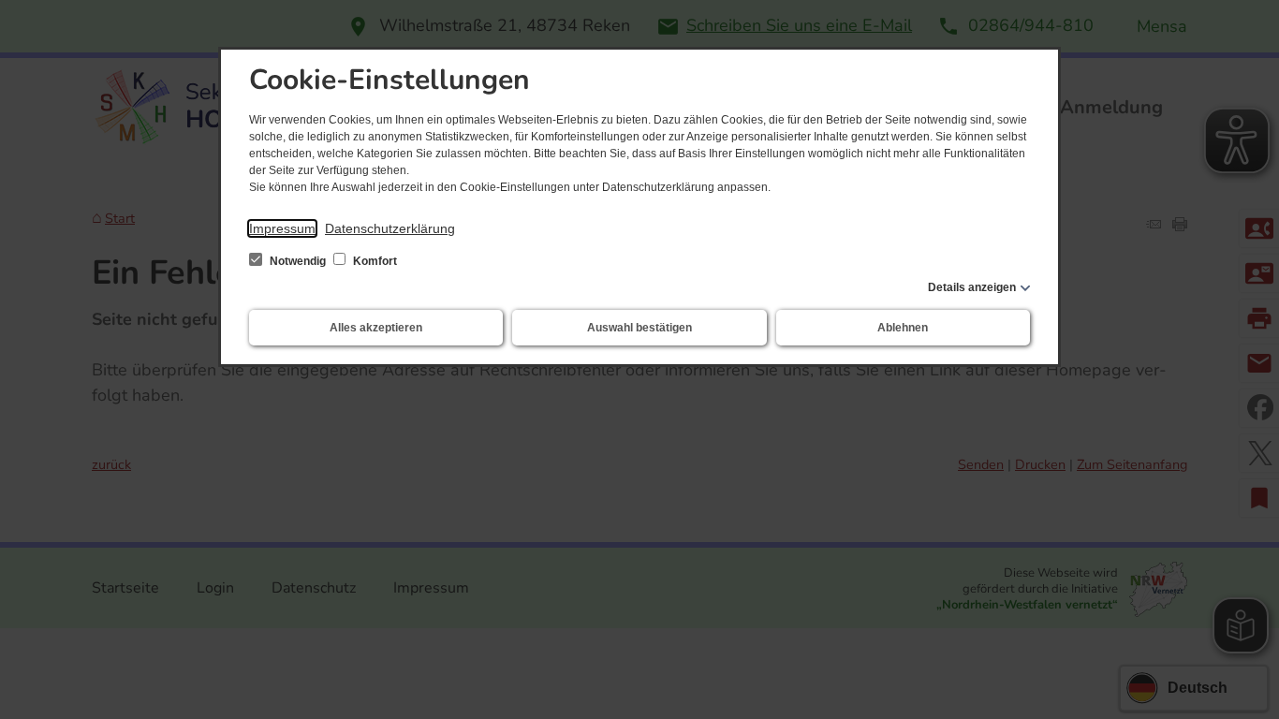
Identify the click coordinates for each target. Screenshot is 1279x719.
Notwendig (298, 261)
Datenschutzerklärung (390, 228)
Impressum (282, 228)
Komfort (373, 261)
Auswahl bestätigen (639, 327)
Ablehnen (902, 327)
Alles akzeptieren (376, 327)
